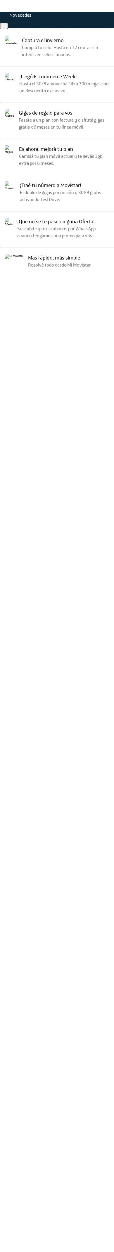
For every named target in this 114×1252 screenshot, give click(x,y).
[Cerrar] (4, 26)
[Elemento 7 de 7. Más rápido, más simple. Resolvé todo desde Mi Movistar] (57, 267)
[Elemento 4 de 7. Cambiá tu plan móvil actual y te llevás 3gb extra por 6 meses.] (57, 158)
